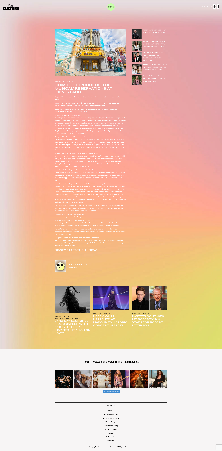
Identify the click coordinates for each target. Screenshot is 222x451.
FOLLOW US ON (98, 362)
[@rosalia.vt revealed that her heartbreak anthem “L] (64, 379)
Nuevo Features (66, 318)
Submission (111, 437)
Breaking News (111, 429)
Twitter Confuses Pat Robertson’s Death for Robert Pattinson (148, 321)
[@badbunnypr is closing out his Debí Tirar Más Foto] (102, 379)
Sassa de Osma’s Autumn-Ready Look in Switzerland (154, 78)
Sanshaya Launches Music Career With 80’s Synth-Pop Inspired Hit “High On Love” (72, 327)
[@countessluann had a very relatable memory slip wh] (158, 379)
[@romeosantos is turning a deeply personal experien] (139, 379)
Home (111, 411)
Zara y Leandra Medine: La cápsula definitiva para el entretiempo (154, 44)
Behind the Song (111, 426)
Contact (111, 441)
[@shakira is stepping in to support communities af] (120, 379)
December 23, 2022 (61, 316)
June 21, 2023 (59, 82)
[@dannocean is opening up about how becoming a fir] (83, 379)
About (111, 433)
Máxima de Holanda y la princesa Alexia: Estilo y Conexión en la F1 (155, 67)
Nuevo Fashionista (111, 418)
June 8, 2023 (136, 313)
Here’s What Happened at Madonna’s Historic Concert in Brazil (110, 321)
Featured (57, 318)
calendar (75, 147)
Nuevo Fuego (70, 82)
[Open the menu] (111, 7)
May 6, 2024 (97, 313)
